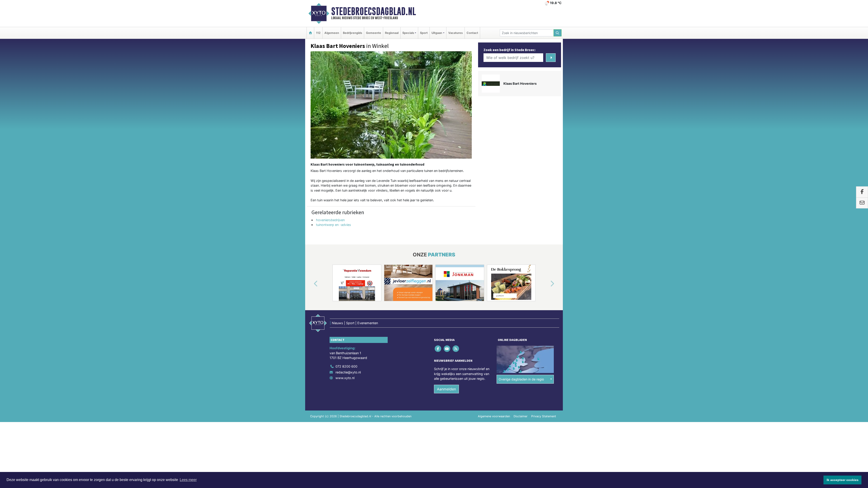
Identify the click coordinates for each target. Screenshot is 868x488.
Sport (424, 33)
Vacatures (455, 33)
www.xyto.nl (344, 378)
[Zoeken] (558, 32)
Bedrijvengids (352, 33)
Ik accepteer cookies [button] (843, 480)
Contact (472, 33)
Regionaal (392, 33)
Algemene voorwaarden (494, 416)
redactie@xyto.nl (348, 372)
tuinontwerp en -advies (333, 225)
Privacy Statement (543, 416)
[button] (310, 283)
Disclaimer (521, 416)
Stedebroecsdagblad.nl (373, 11)
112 (318, 33)
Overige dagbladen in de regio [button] (521, 379)
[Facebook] (438, 348)
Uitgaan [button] (437, 33)
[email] (862, 202)
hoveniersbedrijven (330, 220)
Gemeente (373, 33)
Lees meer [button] (188, 480)
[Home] (310, 33)
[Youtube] (447, 348)
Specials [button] (408, 33)
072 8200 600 (346, 366)
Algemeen (331, 33)
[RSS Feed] (456, 348)
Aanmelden (446, 389)
